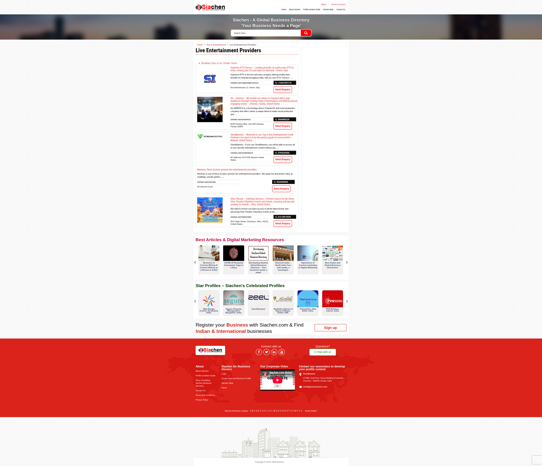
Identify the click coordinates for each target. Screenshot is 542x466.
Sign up (330, 328)
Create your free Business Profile (236, 378)
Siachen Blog (227, 383)
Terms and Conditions (205, 395)
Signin (323, 4)
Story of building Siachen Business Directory (203, 383)
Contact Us (340, 9)
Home (283, 9)
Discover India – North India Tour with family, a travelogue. (283, 266)
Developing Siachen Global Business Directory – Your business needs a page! (258, 267)
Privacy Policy (202, 400)
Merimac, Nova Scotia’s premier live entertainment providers (227, 169)
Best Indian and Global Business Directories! (333, 265)
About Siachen (294, 9)
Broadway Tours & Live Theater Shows (219, 63)
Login (223, 374)
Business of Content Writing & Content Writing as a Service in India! (209, 266)
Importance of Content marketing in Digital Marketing (308, 265)
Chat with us (323, 352)
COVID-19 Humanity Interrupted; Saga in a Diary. (233, 265)
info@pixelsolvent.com (315, 386)
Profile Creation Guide (311, 9)
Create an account (338, 4)
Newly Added (311, 411)
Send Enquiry (282, 89)
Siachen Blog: (328, 9)
